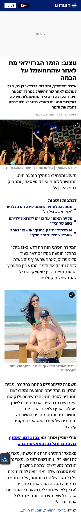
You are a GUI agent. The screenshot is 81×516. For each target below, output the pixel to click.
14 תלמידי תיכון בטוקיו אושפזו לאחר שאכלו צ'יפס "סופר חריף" (41, 233)
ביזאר (61, 510)
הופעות (50, 510)
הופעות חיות (32, 510)
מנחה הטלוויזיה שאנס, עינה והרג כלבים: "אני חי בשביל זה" (38, 210)
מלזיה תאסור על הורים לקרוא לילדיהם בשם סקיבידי (40, 221)
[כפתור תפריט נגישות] (5, 458)
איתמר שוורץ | (67, 115)
